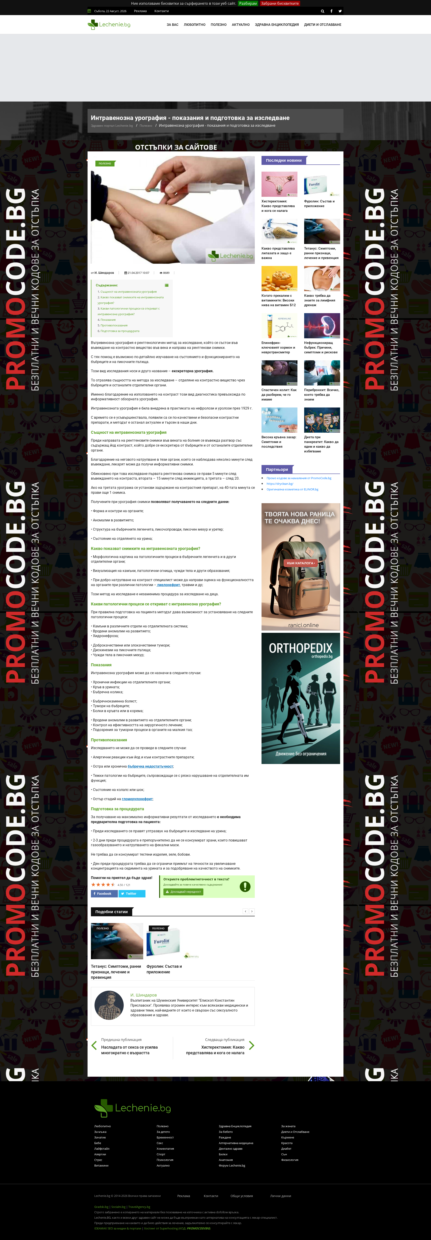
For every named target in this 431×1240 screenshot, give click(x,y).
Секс (160, 1143)
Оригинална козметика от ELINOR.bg (292, 489)
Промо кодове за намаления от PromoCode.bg (299, 478)
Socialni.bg (118, 1207)
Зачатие (100, 1137)
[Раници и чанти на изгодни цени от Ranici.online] (301, 566)
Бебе (97, 1143)
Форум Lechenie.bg (232, 1165)
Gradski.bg (101, 1207)
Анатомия (226, 1160)
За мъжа (100, 1132)
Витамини (101, 1165)
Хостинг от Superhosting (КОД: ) (177, 1228)
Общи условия (242, 1196)
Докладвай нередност (185, 892)
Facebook (104, 893)
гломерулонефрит (137, 799)
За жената (288, 1126)
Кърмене (287, 1137)
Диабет (286, 1149)
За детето (163, 1132)
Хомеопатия (165, 1149)
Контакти (161, 11)
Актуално (241, 25)
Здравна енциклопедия (277, 25)
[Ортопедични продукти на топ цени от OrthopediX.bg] (301, 697)
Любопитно (194, 25)
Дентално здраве (230, 1149)
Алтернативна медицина (236, 1143)
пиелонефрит (168, 585)
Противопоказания (114, 325)
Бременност (165, 1137)
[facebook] (331, 11)
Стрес (98, 1160)
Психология (165, 1160)
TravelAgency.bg (139, 1207)
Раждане (225, 1137)
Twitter (130, 893)
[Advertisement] (215, 67)
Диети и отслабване (322, 25)
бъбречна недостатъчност (150, 766)
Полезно (218, 25)
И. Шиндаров (104, 273)
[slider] (103, 884)
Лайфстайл (101, 1149)
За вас (172, 25)
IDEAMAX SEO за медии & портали (118, 1228)
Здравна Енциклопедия (235, 1126)
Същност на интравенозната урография (129, 292)
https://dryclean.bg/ (280, 484)
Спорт (161, 1154)
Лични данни (280, 1196)
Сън (284, 1154)
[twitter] (340, 11)
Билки (223, 1154)
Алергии (100, 1154)
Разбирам (248, 3)
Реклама (140, 11)
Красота (286, 1143)
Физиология (289, 1160)
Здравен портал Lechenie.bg (112, 125)
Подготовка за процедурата (120, 331)
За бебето (226, 1132)
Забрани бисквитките (280, 3)
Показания (108, 320)
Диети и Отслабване (295, 1132)
